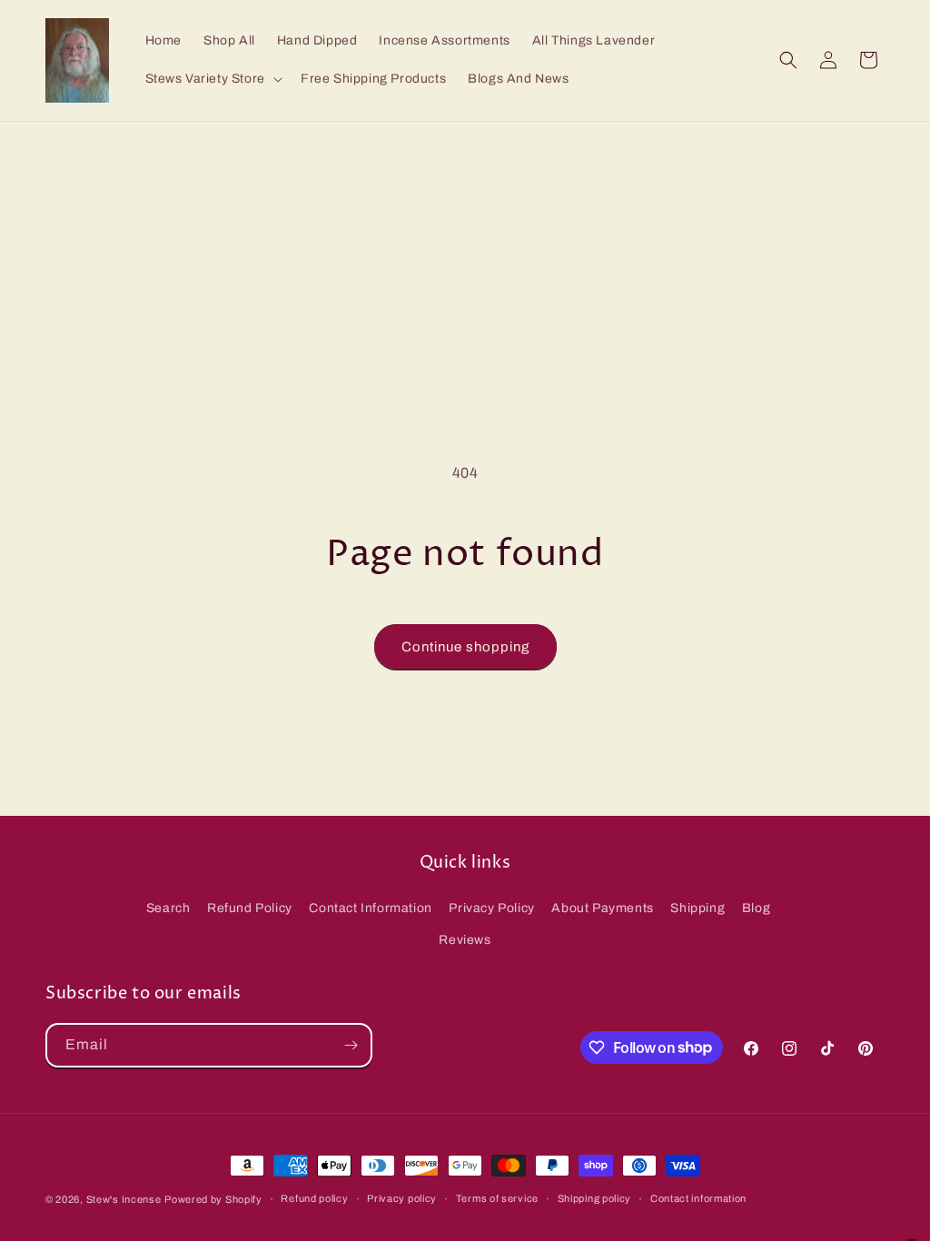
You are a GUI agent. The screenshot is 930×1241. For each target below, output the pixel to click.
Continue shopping (465, 647)
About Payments (602, 908)
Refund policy (314, 1198)
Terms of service (497, 1198)
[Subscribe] (351, 1045)
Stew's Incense (124, 1199)
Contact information (698, 1198)
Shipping (697, 908)
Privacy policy (402, 1198)
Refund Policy (249, 908)
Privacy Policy (491, 908)
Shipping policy (595, 1198)
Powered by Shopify (213, 1199)
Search (168, 908)
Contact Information (370, 908)
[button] (212, 79)
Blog (756, 908)
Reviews (464, 940)
